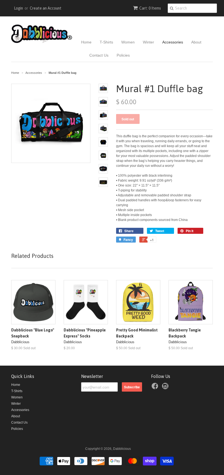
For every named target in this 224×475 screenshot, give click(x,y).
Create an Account (45, 8)
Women (128, 42)
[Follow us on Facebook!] (156, 388)
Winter (148, 42)
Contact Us (98, 55)
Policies (123, 55)
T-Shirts (106, 42)
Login (18, 8)
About (196, 42)
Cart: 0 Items (150, 8)
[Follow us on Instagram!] (166, 388)
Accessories (172, 42)
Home (86, 42)
